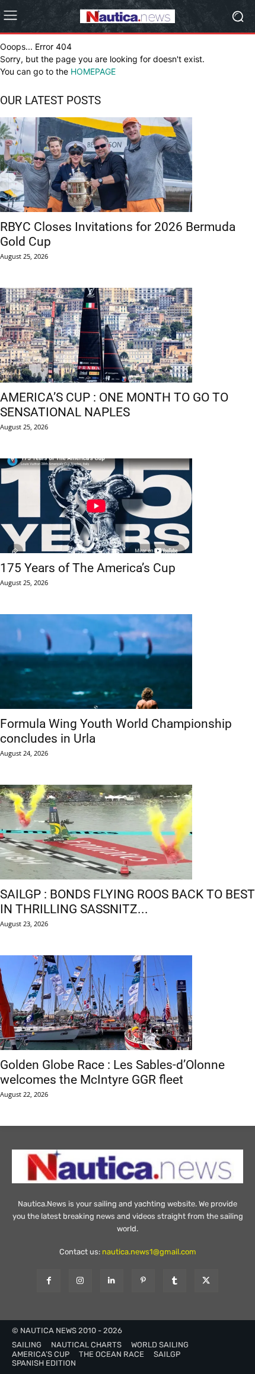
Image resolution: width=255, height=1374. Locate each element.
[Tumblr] (174, 1280)
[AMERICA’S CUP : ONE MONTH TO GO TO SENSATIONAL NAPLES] (127, 335)
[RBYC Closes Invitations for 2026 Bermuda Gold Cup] (127, 164)
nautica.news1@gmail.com (149, 1251)
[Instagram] (80, 1280)
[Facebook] (48, 1280)
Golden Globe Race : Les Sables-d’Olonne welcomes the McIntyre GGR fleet (112, 1072)
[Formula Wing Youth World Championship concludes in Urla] (127, 661)
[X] (206, 1280)
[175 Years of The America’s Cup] (127, 505)
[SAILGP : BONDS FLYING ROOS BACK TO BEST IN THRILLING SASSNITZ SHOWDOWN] (127, 832)
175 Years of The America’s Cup (88, 568)
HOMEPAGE (93, 71)
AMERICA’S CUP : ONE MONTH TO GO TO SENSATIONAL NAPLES (114, 404)
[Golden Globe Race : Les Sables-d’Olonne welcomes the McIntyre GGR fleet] (127, 1002)
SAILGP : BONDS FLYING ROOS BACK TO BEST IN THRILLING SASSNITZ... (127, 901)
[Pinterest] (143, 1280)
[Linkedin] (111, 1280)
